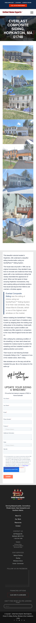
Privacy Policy (18, 544)
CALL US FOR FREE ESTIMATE (18, 5)
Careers (18, 542)
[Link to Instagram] (16, 620)
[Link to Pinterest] (22, 620)
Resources (18, 522)
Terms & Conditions (18, 546)
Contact (18, 526)
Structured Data (18, 547)
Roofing (18, 558)
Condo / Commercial (18, 563)
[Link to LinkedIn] (24, 620)
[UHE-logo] (12, 12)
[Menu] (31, 12)
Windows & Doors (18, 561)
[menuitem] (9, 2)
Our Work (18, 519)
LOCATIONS (18, 2)
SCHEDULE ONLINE (26, 2)
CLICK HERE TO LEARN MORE (18, 595)
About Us (18, 516)
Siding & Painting (18, 555)
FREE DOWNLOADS (9, 2)
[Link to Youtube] (19, 620)
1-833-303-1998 (18, 538)
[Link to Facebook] (14, 620)
